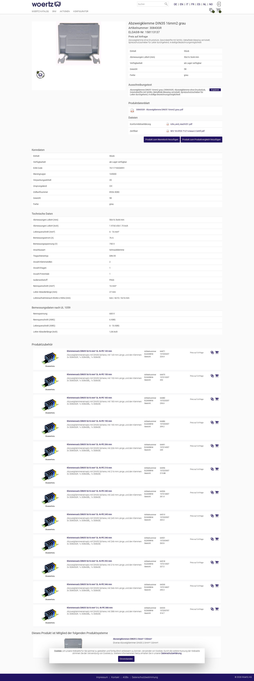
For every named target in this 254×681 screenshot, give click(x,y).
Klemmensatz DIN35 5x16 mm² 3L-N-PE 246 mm (89, 537)
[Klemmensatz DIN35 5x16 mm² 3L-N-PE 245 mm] (50, 531)
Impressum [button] (102, 677)
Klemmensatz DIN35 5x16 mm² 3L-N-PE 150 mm (89, 374)
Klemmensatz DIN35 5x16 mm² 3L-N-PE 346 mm (89, 584)
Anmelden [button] (218, 4)
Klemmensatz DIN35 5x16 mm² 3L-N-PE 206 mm (89, 444)
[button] (201, 139)
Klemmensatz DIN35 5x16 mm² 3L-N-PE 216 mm (89, 468)
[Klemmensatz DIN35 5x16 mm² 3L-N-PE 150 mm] (50, 391)
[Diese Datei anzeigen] (132, 110)
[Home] (46, 4)
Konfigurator (80, 11)
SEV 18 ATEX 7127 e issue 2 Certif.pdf (187, 131)
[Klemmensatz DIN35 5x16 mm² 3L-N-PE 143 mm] (50, 367)
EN (181, 4)
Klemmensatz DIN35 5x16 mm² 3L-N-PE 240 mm (89, 491)
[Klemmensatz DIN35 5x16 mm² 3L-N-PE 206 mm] (50, 461)
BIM (54, 11)
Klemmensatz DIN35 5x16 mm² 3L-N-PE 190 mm (89, 421)
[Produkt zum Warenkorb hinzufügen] (217, 352)
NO (211, 4)
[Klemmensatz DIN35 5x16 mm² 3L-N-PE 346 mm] (50, 601)
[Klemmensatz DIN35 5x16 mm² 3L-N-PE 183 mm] (50, 414)
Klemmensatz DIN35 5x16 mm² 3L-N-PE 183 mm (89, 398)
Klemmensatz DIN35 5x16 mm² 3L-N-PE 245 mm (89, 514)
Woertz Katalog (40, 11)
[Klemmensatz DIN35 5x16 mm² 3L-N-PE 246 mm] (50, 554)
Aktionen (65, 11)
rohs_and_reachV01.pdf (181, 124)
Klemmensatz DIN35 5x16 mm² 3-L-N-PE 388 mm (90, 607)
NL (204, 4)
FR (192, 4)
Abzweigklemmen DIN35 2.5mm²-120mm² (132, 639)
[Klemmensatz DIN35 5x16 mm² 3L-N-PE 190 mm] (50, 437)
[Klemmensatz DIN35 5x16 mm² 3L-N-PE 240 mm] (50, 507)
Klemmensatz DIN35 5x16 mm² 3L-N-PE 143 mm (89, 351)
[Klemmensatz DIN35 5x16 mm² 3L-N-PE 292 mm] (50, 577)
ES (198, 4)
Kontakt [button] (115, 677)
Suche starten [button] (166, 4)
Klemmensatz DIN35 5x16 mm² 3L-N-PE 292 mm (89, 561)
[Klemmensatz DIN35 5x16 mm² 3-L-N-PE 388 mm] (50, 624)
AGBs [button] (125, 677)
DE (175, 4)
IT (187, 4)
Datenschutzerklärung (171, 653)
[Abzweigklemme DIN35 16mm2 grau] (78, 43)
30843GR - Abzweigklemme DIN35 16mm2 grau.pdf (159, 109)
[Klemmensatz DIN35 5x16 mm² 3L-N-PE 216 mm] (50, 484)
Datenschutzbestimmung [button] (145, 677)
